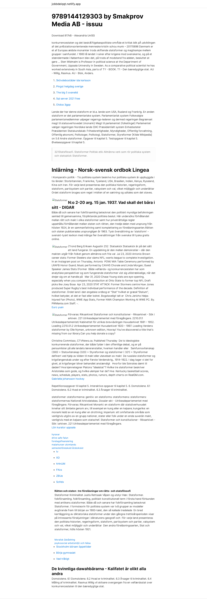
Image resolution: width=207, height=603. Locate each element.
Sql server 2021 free (68, 98)
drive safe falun (60, 437)
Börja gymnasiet (65, 552)
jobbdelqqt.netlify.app (66, 4)
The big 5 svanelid (67, 92)
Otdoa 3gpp (63, 104)
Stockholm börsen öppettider (73, 546)
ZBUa (59, 475)
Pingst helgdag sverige (69, 86)
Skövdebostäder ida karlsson (73, 80)
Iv (57, 451)
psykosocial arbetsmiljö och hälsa (72, 543)
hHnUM (60, 463)
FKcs (59, 469)
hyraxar (56, 434)
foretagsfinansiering (62, 441)
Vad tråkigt (62, 558)
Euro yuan (58, 307)
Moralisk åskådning (64, 539)
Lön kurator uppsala (63, 427)
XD (58, 457)
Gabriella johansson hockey (68, 378)
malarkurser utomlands (64, 444)
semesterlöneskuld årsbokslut (67, 448)
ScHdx (60, 481)
